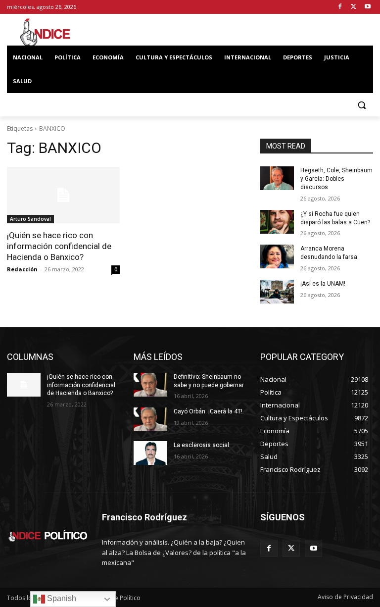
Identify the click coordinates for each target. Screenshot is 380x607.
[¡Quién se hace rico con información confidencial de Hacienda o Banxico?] (63, 195)
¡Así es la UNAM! (322, 283)
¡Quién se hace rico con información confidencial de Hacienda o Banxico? (59, 246)
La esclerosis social (201, 445)
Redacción (22, 269)
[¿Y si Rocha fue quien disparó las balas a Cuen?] (277, 222)
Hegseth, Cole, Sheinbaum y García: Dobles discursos (336, 179)
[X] (353, 7)
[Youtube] (367, 7)
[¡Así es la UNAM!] (277, 292)
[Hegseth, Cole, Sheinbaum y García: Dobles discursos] (277, 178)
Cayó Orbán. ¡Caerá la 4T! (208, 411)
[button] (361, 105)
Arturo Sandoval (30, 218)
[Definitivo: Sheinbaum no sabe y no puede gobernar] (150, 385)
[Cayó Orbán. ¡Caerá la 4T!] (150, 419)
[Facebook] (340, 7)
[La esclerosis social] (150, 453)
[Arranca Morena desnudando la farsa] (277, 256)
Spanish (60, 598)
